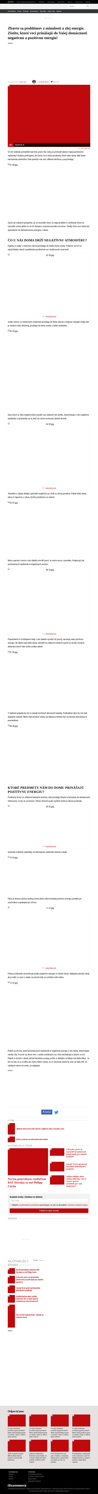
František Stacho (44, 82)
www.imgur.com (85, 148)
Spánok (58, 11)
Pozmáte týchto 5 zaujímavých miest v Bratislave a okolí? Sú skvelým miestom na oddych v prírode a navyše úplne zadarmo (81, 1458)
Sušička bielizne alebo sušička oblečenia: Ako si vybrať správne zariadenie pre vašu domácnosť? (76, 1181)
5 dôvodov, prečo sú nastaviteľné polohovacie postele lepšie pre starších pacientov (29, 1279)
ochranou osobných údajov (78, 1205)
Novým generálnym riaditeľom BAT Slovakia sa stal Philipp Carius (27, 1182)
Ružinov (70, 2)
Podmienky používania (35, 1474)
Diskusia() (56, 82)
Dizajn (19, 11)
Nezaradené (34, 11)
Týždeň (35, 1260)
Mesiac (41, 1260)
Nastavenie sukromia (34, 1481)
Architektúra (12, 11)
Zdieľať (47, 1112)
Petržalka (41, 2)
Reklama (11, 1474)
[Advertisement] (49, 61)
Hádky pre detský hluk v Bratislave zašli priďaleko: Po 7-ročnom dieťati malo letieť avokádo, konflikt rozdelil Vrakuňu (38, 1458)
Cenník (11, 1476)
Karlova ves (78, 2)
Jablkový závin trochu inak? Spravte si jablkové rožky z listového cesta (40, 1129)
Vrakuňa (87, 2)
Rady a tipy (51, 11)
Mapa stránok (32, 1479)
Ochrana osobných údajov (36, 1476)
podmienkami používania (29, 1205)
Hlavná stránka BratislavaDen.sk (26, 2)
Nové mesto (61, 2)
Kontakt (11, 1479)
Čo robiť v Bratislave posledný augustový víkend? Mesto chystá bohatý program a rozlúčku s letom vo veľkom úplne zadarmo (17, 1433)
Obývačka (43, 11)
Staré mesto (50, 2)
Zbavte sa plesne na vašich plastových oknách (32, 1139)
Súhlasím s (15, 1205)
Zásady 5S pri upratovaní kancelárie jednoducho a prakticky (76, 1166)
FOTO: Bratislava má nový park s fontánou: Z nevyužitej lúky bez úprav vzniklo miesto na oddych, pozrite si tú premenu (59, 1458)
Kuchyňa (26, 11)
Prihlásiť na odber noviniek (49, 1210)
